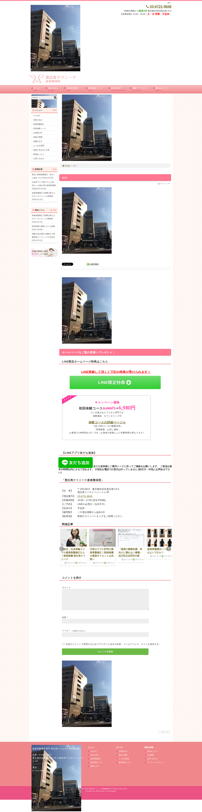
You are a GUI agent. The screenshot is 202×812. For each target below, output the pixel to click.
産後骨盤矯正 (72, 89)
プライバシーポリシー (156, 762)
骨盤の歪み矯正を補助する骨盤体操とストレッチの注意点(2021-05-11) (43, 237)
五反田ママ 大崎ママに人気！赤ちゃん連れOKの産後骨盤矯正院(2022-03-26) (44, 185)
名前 (64, 617)
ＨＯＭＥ (37, 116)
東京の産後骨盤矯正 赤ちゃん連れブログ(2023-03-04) (43, 176)
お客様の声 (118, 89)
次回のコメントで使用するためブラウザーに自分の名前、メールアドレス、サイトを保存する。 (113, 644)
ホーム (36, 89)
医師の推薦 (37, 137)
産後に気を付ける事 (41, 150)
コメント (66, 587)
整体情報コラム (124, 762)
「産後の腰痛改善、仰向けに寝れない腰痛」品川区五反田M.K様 (130, 552)
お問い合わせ (38, 159)
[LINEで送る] (92, 264)
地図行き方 (37, 141)
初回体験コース (95, 89)
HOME (67, 166)
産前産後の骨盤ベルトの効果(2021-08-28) (43, 228)
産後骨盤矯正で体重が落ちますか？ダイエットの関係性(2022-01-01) (43, 196)
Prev (61, 548)
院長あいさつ (161, 89)
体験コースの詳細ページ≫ (107, 422)
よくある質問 (38, 146)
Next (168, 548)
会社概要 (150, 755)
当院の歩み (53, 89)
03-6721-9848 (84, 496)
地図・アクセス (139, 89)
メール (65, 630)
